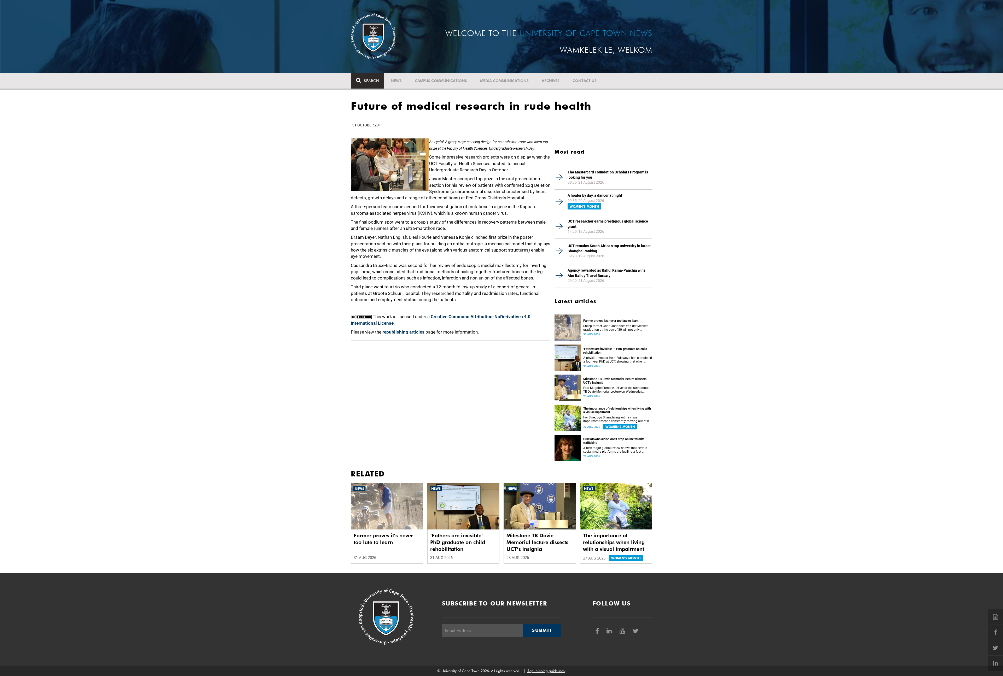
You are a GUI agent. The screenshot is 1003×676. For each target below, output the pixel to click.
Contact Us (585, 81)
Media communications (504, 81)
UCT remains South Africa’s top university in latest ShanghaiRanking (609, 248)
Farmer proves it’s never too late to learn (611, 321)
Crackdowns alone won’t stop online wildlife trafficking (613, 441)
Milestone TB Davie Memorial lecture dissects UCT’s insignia (614, 380)
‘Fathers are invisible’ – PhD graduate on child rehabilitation (615, 350)
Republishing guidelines (546, 671)
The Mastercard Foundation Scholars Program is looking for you (608, 174)
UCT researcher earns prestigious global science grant (608, 224)
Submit (542, 630)
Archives (550, 81)
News (396, 81)
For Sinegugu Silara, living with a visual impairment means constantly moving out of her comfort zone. (617, 419)
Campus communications (441, 81)
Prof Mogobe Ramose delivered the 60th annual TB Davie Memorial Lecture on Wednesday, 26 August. (616, 389)
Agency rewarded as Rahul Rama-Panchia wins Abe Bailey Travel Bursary (606, 273)
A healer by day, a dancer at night (595, 195)
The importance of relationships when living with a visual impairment (617, 410)
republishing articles (403, 332)
